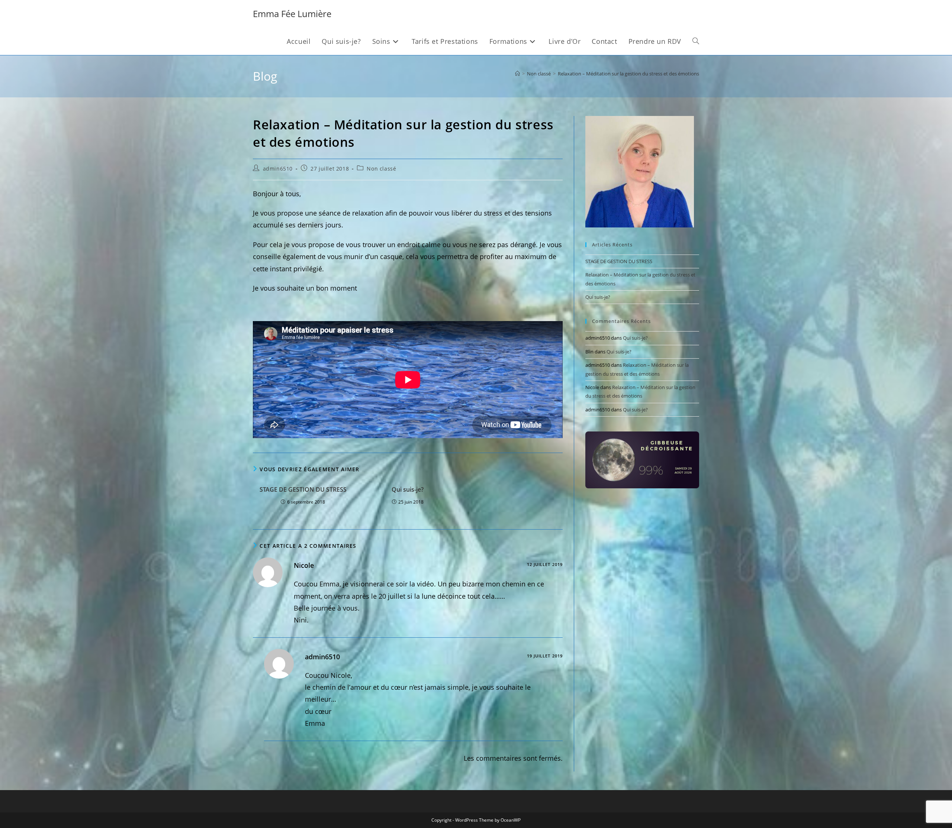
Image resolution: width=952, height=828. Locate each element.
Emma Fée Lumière (292, 13)
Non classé (381, 168)
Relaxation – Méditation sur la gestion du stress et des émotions (628, 73)
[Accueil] (517, 73)
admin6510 (278, 168)
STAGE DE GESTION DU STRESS (303, 489)
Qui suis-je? (408, 489)
